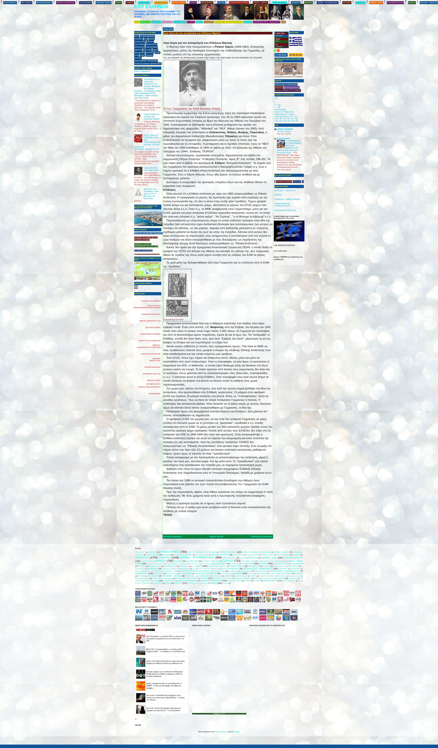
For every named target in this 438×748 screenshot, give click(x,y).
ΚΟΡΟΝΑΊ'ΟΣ (253, 566)
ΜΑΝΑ (176, 569)
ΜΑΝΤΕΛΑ (185, 569)
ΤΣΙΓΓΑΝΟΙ (147, 581)
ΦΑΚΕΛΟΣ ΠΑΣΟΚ (234, 581)
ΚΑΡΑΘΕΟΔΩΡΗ (170, 566)
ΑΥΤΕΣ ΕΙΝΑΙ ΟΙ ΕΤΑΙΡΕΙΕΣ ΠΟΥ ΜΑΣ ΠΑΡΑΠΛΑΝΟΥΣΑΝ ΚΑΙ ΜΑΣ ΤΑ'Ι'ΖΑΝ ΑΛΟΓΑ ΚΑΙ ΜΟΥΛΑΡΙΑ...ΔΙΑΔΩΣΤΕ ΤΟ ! (147, 142)
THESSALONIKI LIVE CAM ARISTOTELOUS (228, 22)
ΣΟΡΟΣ (253, 576)
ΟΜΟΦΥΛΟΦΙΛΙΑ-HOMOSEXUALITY (282, 205)
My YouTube (248, 22)
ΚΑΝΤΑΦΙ (142, 566)
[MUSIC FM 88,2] (167, 596)
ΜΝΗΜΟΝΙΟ (295, 569)
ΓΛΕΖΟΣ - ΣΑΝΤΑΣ (260, 3)
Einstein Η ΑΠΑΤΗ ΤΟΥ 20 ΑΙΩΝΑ (287, 90)
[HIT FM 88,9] (161, 596)
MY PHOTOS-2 (167, 22)
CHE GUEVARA (85, 3)
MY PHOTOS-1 (156, 22)
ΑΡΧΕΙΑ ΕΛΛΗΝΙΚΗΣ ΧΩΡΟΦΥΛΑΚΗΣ (148, 64)
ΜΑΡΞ (216, 569)
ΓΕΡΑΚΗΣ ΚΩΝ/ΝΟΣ (202, 555)
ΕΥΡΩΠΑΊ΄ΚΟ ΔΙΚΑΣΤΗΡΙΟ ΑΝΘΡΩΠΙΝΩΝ (271, 561)
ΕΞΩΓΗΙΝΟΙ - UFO (248, 561)
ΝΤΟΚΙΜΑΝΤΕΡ (246, 571)
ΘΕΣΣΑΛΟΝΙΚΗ (139, 52)
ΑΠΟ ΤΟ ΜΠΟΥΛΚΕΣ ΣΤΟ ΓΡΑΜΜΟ (202, 552)
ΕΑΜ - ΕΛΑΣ (147, 50)
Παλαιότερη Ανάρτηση (261, 536)
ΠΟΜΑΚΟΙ (150, 41)
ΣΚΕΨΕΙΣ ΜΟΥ (190, 576)
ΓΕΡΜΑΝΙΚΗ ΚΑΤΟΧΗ (220, 555)
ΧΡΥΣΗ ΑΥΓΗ (270, 581)
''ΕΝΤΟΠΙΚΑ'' (140, 552)
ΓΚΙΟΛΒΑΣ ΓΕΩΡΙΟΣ (252, 555)
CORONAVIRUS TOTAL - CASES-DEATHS (266, 22)
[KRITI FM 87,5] (138, 596)
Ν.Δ (230, 571)
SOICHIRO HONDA (103, 3)
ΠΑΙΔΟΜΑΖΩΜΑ (154, 394)
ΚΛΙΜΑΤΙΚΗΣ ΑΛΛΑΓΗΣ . (217, 566)
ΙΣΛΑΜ (137, 36)
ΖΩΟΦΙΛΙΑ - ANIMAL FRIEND (287, 199)
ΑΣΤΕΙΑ (157, 52)
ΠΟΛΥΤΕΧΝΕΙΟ (139, 44)
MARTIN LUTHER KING (65, 3)
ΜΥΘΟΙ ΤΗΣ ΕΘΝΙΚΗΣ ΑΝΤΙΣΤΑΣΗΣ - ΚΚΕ (161, 571)
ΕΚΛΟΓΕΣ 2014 (192, 561)
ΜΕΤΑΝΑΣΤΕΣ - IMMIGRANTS (257, 568)
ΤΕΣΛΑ (257, 578)
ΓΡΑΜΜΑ (297, 555)
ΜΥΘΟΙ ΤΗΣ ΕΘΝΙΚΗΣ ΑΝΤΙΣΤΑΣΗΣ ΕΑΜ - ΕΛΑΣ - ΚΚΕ (202, 571)
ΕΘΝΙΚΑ (412, 3)
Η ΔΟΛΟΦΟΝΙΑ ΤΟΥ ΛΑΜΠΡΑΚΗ (151, 169)
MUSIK (168, 583)
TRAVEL (205, 583)
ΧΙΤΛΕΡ (247, 581)
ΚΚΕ (146, 39)
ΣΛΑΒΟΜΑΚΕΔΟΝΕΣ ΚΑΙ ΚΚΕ (210, 576)
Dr (147, 36)
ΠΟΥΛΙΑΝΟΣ (153, 576)
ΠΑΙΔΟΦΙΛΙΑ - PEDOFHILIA (206, 573)
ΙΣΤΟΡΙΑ (263, 563)
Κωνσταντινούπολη (279, 566)
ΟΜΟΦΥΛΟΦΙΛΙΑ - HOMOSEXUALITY (284, 571)
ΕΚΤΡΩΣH (138, 58)
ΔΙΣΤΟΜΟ (347, 3)
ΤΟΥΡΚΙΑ (280, 578)
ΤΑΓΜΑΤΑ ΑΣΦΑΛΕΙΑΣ (243, 578)
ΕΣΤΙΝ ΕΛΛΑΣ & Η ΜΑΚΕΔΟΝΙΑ (286, 84)
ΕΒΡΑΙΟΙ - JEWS (376, 3)
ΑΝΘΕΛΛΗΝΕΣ (144, 3)
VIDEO (142, 55)
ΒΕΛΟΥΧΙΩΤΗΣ (139, 47)
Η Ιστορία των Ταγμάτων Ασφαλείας (200, 564)
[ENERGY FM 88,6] (155, 596)
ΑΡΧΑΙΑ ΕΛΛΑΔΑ (140, 41)
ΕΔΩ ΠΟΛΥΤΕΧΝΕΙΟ (147, 561)
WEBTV (225, 583)
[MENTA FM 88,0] (150, 596)
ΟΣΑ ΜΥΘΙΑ (158, 573)
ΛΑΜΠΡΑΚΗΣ (293, 566)
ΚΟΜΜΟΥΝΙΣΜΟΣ (236, 566)
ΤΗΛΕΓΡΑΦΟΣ (283, 139)
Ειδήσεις (222, 713)
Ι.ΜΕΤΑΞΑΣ (234, 564)
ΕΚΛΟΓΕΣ (178, 561)
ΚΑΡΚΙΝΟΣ (184, 566)
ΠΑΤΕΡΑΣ (251, 573)
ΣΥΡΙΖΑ (204, 578)
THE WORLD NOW (179, 22)
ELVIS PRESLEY (10, 3)
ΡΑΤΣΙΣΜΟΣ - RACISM (172, 576)
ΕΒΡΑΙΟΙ (151, 39)
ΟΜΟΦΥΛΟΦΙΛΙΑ (151, 44)
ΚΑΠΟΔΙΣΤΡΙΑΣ (154, 566)
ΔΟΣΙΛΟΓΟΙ (138, 50)
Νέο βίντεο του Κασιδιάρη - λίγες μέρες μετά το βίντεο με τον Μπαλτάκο (151, 193)
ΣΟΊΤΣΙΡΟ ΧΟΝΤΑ (241, 576)
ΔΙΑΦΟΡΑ (308, 3)
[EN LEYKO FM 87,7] (144, 596)
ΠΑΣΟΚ (155, 50)
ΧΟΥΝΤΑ (257, 581)
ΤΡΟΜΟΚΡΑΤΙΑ (293, 578)
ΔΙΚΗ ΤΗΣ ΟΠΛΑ (229, 558)
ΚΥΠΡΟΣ (266, 566)
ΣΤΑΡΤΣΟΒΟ (282, 576)
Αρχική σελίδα (216, 536)
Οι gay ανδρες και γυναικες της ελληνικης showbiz (152, 116)
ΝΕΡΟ (236, 571)
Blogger (236, 732)
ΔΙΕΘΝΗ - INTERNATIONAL (327, 3)
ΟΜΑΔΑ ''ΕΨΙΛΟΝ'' (260, 571)
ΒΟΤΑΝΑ (221, 3)
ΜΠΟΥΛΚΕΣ (139, 571)
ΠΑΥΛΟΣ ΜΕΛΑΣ (261, 573)
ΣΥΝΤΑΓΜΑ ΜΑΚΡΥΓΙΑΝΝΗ (163, 578)
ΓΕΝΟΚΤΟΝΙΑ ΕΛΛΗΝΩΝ (239, 3)
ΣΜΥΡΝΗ (228, 576)
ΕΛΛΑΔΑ (227, 560)
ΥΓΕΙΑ (137, 55)
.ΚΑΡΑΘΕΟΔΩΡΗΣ (291, 87)
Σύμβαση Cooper (294, 576)
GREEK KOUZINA (285, 129)
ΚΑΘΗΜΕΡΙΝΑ (297, 564)
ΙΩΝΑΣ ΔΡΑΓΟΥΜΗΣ (280, 564)
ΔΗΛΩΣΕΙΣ (296, 3)
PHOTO (178, 583)
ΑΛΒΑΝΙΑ (129, 3)
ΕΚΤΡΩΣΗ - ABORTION (284, 190)
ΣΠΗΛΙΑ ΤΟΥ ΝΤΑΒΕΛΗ (267, 576)
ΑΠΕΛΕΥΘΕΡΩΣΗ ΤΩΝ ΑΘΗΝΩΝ (146, 61)
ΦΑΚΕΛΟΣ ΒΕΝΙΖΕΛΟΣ (187, 581)
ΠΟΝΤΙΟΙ (142, 576)
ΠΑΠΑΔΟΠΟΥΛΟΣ (226, 573)
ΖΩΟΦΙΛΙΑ (149, 55)
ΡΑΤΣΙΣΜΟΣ (149, 52)
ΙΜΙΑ (243, 564)
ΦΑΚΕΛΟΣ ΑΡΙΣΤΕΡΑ (211, 581)
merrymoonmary (221, 732)
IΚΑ (300, 581)
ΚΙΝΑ (193, 566)
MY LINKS (199, 22)
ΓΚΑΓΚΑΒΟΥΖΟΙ (238, 555)
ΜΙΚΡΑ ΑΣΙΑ (283, 569)
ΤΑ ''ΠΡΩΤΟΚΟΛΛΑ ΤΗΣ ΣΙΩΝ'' (223, 578)
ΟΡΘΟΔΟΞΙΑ (139, 39)
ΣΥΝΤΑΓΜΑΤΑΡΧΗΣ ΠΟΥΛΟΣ (186, 578)
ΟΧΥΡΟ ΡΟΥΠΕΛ (172, 573)
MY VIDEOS (191, 22)
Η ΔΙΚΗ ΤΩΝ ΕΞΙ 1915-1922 (155, 564)
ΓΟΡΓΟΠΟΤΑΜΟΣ (151, 47)
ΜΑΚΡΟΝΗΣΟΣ (167, 569)
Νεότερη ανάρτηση (172, 536)
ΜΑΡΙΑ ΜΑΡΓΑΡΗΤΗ (204, 569)
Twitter (283, 22)
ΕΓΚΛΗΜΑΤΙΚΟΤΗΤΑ (395, 3)
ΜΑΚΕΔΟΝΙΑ (152, 569)
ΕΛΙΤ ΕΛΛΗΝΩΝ (151, 6)
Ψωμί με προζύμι (284, 131)
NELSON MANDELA (44, 3)
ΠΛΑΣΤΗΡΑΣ (273, 573)
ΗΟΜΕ (137, 22)
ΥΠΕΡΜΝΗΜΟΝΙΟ (169, 581)
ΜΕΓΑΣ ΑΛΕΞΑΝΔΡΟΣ (230, 569)
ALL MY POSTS (145, 22)
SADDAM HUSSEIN (194, 583)
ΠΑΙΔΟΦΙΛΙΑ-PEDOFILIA (285, 210)
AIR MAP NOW (208, 22)
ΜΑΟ (194, 569)
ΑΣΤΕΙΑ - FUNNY (178, 3)
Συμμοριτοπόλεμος (142, 578)
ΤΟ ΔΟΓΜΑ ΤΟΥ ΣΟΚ (268, 578)
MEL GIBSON (26, 3)
